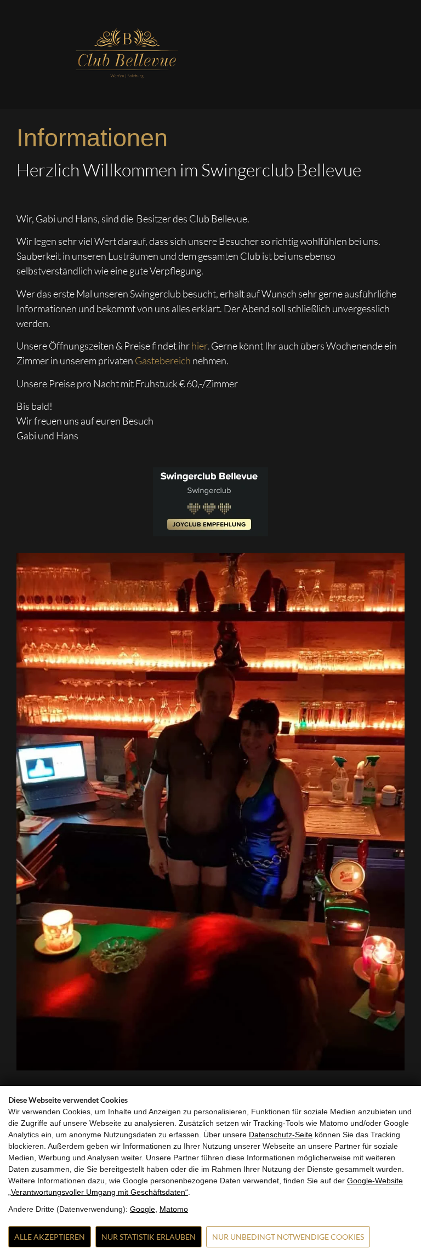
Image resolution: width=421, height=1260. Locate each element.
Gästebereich (163, 360)
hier (199, 346)
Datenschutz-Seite (280, 1134)
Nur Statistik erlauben (148, 1236)
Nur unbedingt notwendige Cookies (288, 1236)
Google (142, 1209)
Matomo (174, 1209)
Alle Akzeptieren (49, 1236)
